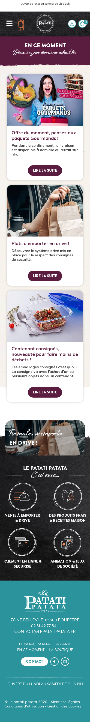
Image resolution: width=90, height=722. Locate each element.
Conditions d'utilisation (24, 706)
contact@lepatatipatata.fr (45, 631)
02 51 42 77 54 (44, 626)
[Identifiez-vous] (72, 24)
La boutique (61, 650)
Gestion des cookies (64, 706)
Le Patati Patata (34, 644)
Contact (34, 661)
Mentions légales (65, 702)
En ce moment (31, 650)
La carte (62, 644)
